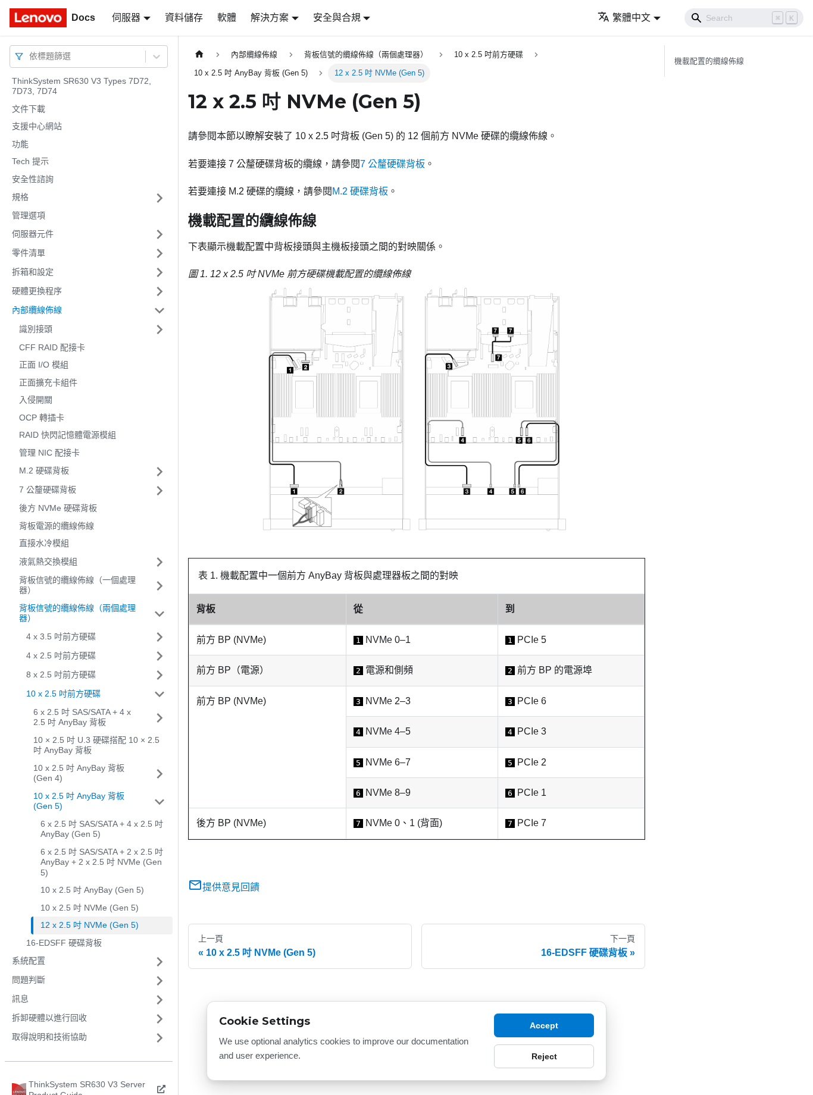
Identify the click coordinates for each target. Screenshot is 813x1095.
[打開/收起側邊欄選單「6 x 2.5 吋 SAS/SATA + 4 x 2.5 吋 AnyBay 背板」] (159, 718)
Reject (544, 1056)
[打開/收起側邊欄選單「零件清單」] (159, 253)
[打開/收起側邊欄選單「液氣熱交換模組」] (159, 562)
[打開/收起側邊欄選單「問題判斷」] (159, 980)
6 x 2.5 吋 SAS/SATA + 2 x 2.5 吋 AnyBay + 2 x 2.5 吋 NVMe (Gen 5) (101, 862)
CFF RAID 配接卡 (52, 347)
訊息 (20, 999)
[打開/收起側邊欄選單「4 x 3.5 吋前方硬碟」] (159, 637)
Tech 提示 (30, 162)
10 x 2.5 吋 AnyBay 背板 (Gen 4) (78, 773)
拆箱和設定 (33, 272)
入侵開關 (35, 400)
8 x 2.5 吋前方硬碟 (61, 674)
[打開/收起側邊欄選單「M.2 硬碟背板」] (159, 471)
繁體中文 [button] (631, 17)
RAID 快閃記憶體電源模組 (67, 435)
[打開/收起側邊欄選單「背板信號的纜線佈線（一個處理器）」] (159, 586)
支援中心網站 (37, 126)
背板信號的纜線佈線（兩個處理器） (77, 613)
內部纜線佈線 (37, 310)
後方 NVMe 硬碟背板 (58, 508)
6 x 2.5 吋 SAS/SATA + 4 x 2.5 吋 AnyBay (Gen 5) (101, 829)
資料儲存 (184, 17)
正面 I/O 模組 (43, 365)
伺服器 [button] (126, 17)
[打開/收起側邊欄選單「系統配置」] (159, 961)
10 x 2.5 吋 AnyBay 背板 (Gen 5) (78, 801)
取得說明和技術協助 (49, 1037)
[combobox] (30, 56)
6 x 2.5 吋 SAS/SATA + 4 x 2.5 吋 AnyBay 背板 (82, 717)
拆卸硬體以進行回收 (49, 1018)
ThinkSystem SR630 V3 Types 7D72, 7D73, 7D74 (81, 86)
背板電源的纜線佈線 (56, 526)
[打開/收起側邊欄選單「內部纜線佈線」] (159, 310)
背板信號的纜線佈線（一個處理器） (77, 585)
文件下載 (28, 109)
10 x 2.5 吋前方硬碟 (63, 693)
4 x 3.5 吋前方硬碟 (61, 636)
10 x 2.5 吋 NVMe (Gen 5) (89, 907)
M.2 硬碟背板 (44, 471)
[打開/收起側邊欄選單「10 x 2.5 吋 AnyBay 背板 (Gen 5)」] (159, 801)
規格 (20, 197)
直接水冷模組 (44, 543)
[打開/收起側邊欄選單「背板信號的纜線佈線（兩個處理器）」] (159, 613)
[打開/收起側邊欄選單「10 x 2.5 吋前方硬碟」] (159, 694)
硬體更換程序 (37, 291)
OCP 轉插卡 (41, 417)
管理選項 (28, 216)
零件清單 (28, 253)
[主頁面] (199, 54)
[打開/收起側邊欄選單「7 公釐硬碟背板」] (159, 490)
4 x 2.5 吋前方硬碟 (61, 655)
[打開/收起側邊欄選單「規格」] (159, 198)
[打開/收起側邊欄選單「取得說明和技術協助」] (159, 1037)
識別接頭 (35, 329)
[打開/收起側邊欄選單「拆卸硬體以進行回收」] (159, 1018)
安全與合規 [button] (337, 17)
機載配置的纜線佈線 (709, 61)
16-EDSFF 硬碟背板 (64, 942)
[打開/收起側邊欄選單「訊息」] (159, 999)
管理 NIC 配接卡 (49, 452)
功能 (20, 144)
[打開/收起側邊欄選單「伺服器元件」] (159, 234)
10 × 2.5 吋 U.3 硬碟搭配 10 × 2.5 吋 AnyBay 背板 (96, 745)
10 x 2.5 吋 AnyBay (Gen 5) (92, 890)
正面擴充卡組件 (48, 382)
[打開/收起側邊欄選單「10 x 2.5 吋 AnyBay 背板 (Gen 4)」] (159, 773)
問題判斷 (28, 980)
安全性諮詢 (33, 179)
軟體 (226, 17)
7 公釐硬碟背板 (47, 490)
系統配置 (28, 961)
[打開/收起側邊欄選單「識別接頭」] (159, 329)
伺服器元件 (33, 234)
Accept (544, 1025)
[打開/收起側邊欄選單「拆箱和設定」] (159, 272)
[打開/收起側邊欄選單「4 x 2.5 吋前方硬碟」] (159, 656)
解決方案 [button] (270, 17)
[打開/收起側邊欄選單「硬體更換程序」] (159, 291)
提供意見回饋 (230, 887)
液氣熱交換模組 (48, 561)
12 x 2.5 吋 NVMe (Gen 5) (89, 925)
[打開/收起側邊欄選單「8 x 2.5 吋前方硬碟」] (159, 675)
